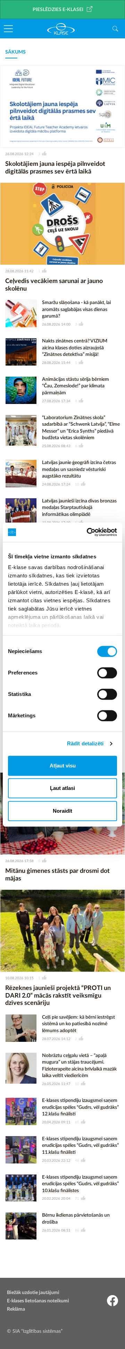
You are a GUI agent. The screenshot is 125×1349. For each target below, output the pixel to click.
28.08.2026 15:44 (56, 363)
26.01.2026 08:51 (56, 1230)
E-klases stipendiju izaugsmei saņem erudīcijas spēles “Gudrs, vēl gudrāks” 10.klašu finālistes (80, 1184)
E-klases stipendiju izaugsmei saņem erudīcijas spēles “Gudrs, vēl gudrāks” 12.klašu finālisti (80, 1107)
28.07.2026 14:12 (56, 1039)
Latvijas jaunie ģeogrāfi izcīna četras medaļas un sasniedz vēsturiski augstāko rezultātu (79, 469)
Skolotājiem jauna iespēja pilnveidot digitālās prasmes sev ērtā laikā (55, 168)
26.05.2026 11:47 (56, 1084)
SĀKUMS (15, 52)
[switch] (107, 672)
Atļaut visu (63, 765)
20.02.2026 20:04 (56, 1198)
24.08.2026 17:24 (56, 484)
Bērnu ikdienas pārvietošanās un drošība (76, 1219)
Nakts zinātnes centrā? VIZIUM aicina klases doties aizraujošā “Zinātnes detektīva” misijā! (74, 348)
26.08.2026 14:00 (56, 324)
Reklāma (16, 1309)
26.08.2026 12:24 (19, 154)
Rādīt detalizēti (85, 743)
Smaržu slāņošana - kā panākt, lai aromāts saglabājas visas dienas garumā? (76, 309)
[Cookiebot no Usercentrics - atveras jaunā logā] (88, 532)
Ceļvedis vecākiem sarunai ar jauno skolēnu (54, 285)
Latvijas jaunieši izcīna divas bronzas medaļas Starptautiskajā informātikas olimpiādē (79, 508)
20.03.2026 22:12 (56, 1160)
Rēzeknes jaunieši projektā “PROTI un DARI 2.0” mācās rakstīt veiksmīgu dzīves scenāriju (58, 995)
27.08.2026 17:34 (56, 401)
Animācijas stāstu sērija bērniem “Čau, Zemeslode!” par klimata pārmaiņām (75, 386)
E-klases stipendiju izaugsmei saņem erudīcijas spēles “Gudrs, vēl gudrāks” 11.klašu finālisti (80, 1145)
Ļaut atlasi (62, 788)
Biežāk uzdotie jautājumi (33, 1292)
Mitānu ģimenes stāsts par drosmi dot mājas (57, 875)
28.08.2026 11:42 (19, 271)
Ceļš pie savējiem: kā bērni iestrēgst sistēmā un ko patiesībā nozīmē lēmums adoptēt (78, 1024)
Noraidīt (62, 811)
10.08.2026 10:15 (19, 978)
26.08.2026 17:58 (19, 861)
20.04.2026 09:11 (56, 1122)
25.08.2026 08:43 (56, 446)
